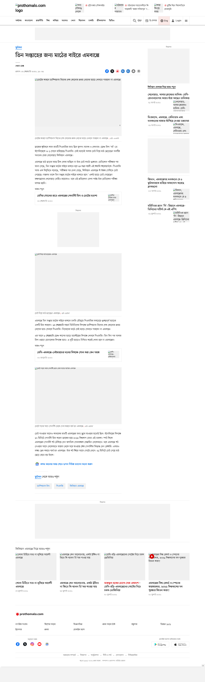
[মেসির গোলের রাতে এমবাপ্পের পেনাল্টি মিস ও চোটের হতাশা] (113, 198)
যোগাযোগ (120, 655)
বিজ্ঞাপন (83, 655)
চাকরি (91, 20)
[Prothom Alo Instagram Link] (33, 644)
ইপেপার (18, 629)
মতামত (65, 20)
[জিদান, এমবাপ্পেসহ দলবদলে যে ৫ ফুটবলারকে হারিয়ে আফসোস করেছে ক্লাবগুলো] (181, 194)
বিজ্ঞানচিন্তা (77, 624)
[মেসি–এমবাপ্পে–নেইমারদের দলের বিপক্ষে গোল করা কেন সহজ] (113, 354)
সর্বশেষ (18, 20)
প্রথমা (46, 629)
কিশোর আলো (50, 624)
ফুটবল (18, 47)
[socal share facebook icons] (107, 72)
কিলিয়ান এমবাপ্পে (77, 486)
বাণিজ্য (55, 20)
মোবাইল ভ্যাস (79, 629)
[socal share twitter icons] (112, 72)
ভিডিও (111, 20)
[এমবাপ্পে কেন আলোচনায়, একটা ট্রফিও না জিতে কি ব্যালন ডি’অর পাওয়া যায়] (80, 566)
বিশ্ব (48, 20)
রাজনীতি (39, 20)
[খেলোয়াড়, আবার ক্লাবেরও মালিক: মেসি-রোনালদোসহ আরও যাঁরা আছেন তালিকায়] (181, 105)
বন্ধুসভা (134, 624)
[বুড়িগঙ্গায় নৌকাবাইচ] (79, 8)
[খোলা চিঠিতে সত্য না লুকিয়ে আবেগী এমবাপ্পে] (35, 566)
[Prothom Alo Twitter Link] (26, 644)
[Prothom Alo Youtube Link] (40, 644)
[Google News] (47, 645)
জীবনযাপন (101, 20)
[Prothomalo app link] (160, 644)
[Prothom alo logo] (29, 615)
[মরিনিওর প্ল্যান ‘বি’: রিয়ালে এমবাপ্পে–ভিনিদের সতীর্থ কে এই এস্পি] (181, 216)
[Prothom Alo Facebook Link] (19, 644)
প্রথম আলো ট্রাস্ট (108, 624)
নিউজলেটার (132, 655)
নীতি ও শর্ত (107, 655)
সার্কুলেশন (95, 655)
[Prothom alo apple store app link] (180, 644)
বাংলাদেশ (29, 20)
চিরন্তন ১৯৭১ (166, 624)
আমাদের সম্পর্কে (69, 655)
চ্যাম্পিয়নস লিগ (43, 486)
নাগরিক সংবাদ (21, 624)
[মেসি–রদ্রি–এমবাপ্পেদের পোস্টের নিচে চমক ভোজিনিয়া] (124, 566)
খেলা (73, 20)
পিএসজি (59, 486)
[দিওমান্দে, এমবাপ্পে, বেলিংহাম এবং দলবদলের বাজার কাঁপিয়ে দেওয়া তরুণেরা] (181, 128)
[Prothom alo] (34, 8)
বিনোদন (82, 20)
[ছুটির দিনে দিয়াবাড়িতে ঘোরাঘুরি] (158, 8)
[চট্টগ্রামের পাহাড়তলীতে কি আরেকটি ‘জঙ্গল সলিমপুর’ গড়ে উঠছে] (119, 8)
